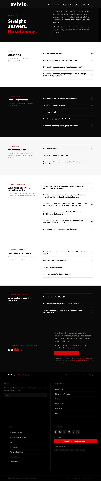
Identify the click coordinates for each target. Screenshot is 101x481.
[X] (78, 432)
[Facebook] (55, 432)
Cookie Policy (14, 461)
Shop (49, 5)
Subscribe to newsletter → (75, 441)
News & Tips (59, 403)
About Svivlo (59, 389)
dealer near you (59, 363)
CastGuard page (84, 358)
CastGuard (66, 5)
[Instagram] (60, 432)
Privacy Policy (14, 457)
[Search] (45, 395)
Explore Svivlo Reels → (66, 353)
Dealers (60, 5)
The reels (54, 5)
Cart (11, 442)
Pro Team (58, 408)
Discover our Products (62, 394)
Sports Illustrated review (79, 360)
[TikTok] (64, 432)
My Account (14, 447)
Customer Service (75, 5)
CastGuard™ (59, 399)
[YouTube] (69, 432)
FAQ (56, 413)
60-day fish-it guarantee (18, 437)
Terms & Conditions (16, 452)
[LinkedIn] (73, 432)
